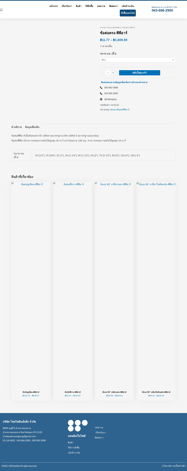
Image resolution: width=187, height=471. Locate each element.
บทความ (101, 6)
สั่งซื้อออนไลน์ (128, 13)
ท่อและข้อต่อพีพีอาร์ (114, 28)
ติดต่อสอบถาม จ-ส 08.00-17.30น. (165, 7)
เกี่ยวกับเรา (67, 6)
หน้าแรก (54, 6)
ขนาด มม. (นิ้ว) (108, 53)
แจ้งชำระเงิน (128, 6)
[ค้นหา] (138, 9)
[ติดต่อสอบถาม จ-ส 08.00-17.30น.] (147, 9)
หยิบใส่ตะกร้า (139, 72)
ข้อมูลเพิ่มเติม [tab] (32, 127)
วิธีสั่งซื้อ (89, 6)
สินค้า (78, 6)
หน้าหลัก (103, 28)
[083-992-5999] (109, 87)
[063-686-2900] (109, 93)
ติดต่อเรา (113, 6)
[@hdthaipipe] (108, 99)
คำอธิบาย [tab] (16, 127)
